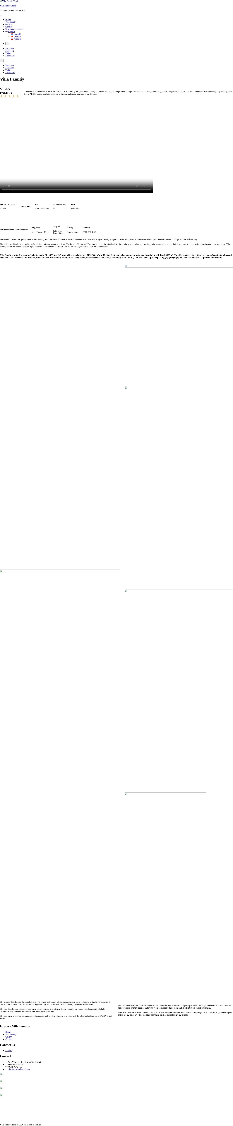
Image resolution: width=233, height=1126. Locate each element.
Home (8, 19)
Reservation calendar (14, 29)
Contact (8, 27)
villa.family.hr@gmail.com (19, 1069)
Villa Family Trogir (8, 6)
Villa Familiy (10, 22)
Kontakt (8, 1050)
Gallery (8, 24)
